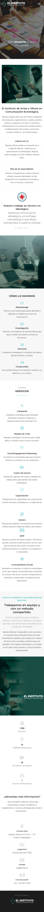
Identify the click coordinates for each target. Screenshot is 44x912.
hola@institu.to (22, 868)
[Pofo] (13, 4)
